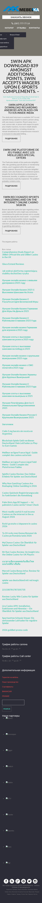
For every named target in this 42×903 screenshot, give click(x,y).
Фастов (35, 894)
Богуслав (25, 891)
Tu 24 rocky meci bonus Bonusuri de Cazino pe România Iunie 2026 (19, 534)
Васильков (15, 891)
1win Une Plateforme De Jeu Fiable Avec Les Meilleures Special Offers (21, 153)
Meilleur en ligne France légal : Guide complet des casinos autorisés (19, 453)
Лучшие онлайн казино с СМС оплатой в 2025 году (17, 366)
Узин (26, 894)
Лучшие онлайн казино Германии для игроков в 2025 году (19, 328)
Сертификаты (7, 687)
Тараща (19, 894)
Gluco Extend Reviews (13, 264)
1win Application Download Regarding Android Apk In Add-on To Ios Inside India (21, 108)
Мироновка (31, 891)
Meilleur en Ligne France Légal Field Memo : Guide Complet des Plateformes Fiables (19, 464)
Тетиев (23, 894)
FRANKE (5, 696)
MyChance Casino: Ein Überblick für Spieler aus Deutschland (19, 543)
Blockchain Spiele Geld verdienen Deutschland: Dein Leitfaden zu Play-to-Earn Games (20, 443)
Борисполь (9, 889)
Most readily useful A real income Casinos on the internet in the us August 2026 (18, 514)
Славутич (13, 894)
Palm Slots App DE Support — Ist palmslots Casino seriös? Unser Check (20, 503)
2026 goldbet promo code (15, 630)
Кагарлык (20, 891)
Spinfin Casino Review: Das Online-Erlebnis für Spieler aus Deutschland (19, 475)
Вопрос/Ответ (15, 35)
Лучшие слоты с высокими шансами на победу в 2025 (16, 347)
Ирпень (36, 889)
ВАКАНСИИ (7, 691)
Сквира (9, 894)
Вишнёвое (24, 889)
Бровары (15, 889)
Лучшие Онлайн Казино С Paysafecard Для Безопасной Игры (20, 300)
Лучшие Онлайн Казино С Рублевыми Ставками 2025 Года (19, 319)
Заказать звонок (21, 17)
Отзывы (21, 28)
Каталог (9, 28)
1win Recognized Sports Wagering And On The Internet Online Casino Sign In (21, 201)
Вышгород (30, 889)
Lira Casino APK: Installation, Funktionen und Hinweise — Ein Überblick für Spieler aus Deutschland (20, 608)
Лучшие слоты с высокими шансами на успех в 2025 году (18, 338)
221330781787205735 (13, 589)
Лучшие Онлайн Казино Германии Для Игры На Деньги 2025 (20, 309)
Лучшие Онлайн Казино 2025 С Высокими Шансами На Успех (18, 291)
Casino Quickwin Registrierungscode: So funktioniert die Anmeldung (20, 494)
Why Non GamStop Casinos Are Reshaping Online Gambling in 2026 (19, 484)
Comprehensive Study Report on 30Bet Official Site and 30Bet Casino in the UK (20, 254)
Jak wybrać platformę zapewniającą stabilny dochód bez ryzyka (19, 272)
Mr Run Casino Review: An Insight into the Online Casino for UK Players (20, 553)
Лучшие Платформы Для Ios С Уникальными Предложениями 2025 (18, 405)
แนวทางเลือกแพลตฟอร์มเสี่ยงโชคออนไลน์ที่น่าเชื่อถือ (18, 562)
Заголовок (7, 424)
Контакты (34, 28)
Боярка (7, 891)
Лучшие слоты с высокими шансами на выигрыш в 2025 (17, 394)
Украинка (30, 894)
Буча (10, 891)
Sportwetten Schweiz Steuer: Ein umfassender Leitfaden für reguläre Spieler (19, 620)
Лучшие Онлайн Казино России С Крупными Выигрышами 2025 (19, 416)
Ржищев (37, 891)
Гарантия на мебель (10, 677)
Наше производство (10, 682)
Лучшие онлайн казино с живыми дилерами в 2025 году (19, 281)
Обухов (20, 889)
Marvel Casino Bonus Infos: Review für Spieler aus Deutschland (21, 572)
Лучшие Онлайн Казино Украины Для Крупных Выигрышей (19, 375)
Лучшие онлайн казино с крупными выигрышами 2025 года (20, 357)
